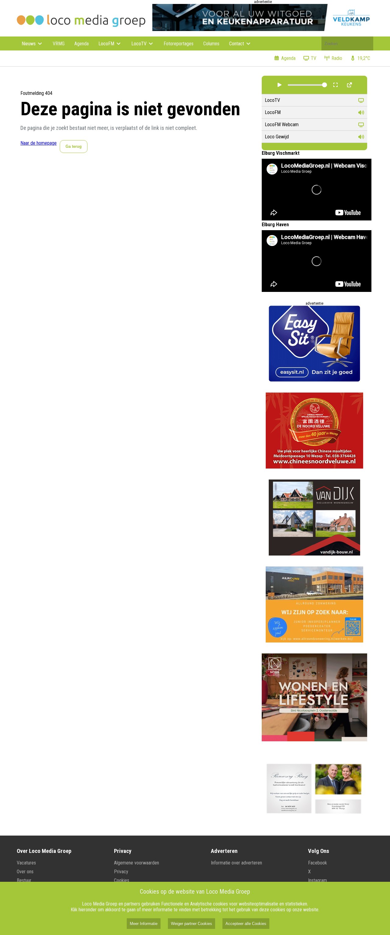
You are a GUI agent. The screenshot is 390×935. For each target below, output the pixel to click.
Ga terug (74, 146)
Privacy (121, 871)
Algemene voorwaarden (136, 863)
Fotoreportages (178, 44)
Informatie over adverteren (236, 863)
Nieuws (29, 44)
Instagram (317, 880)
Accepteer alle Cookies (245, 923)
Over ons (25, 871)
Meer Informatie (144, 923)
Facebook (317, 863)
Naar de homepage (38, 143)
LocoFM (106, 44)
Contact (237, 44)
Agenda (81, 44)
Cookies (121, 880)
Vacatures (26, 863)
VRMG (59, 44)
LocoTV (139, 44)
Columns (211, 44)
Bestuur (24, 880)
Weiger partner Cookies (191, 923)
